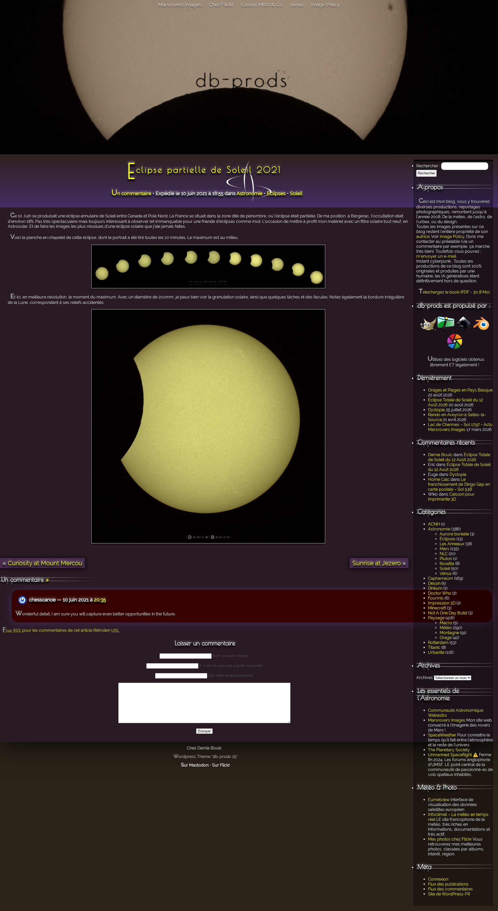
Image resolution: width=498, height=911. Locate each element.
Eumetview (438, 799)
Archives (424, 677)
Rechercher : (428, 165)
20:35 (100, 599)
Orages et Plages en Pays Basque (460, 390)
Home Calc (438, 479)
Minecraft (437, 608)
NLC (444, 553)
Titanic (434, 647)
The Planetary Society (449, 749)
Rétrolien (106, 630)
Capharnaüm (440, 578)
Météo (446, 627)
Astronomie (439, 529)
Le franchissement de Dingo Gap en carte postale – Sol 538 (459, 484)
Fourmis (436, 598)
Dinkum (435, 588)
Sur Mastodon (195, 765)
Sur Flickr (221, 765)
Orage (446, 637)
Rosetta (447, 563)
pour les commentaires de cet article (47, 630)
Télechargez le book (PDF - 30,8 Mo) (454, 292)
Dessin (434, 583)
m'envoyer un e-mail (436, 256)
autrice (423, 236)
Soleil (445, 568)
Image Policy (325, 5)
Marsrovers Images (180, 5)
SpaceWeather (442, 735)
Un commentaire (131, 193)
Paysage (436, 617)
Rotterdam (438, 642)
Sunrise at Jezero (376, 563)
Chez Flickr (221, 5)
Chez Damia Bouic (204, 748)
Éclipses (447, 538)
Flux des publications (448, 884)
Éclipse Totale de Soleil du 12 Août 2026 (459, 457)
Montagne (449, 632)
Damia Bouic (440, 454)
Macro (446, 622)
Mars (444, 548)
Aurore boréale (454, 533)
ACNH (434, 524)
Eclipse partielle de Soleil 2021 (204, 170)
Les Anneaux (452, 543)
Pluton (446, 558)
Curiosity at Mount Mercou (45, 563)
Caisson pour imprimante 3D (451, 497)
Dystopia (436, 409)
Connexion (438, 879)
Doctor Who (439, 593)
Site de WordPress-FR (449, 894)
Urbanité (436, 652)
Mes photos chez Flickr (450, 839)
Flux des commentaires (450, 889)
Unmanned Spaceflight (450, 754)
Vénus (296, 5)
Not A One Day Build (447, 612)
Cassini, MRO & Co (261, 5)
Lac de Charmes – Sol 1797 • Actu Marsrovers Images (460, 427)
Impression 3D (441, 603)
